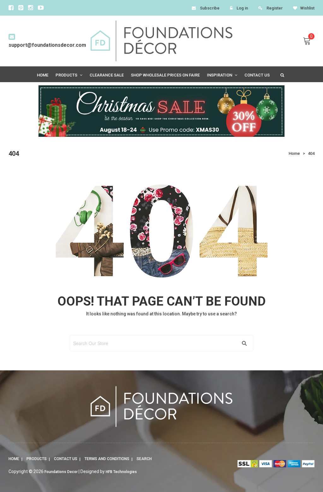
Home (14, 459)
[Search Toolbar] (282, 74)
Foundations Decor (61, 472)
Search (144, 459)
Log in (242, 8)
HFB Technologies (121, 472)
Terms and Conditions (107, 459)
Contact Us (65, 459)
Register (275, 8)
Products (36, 459)
